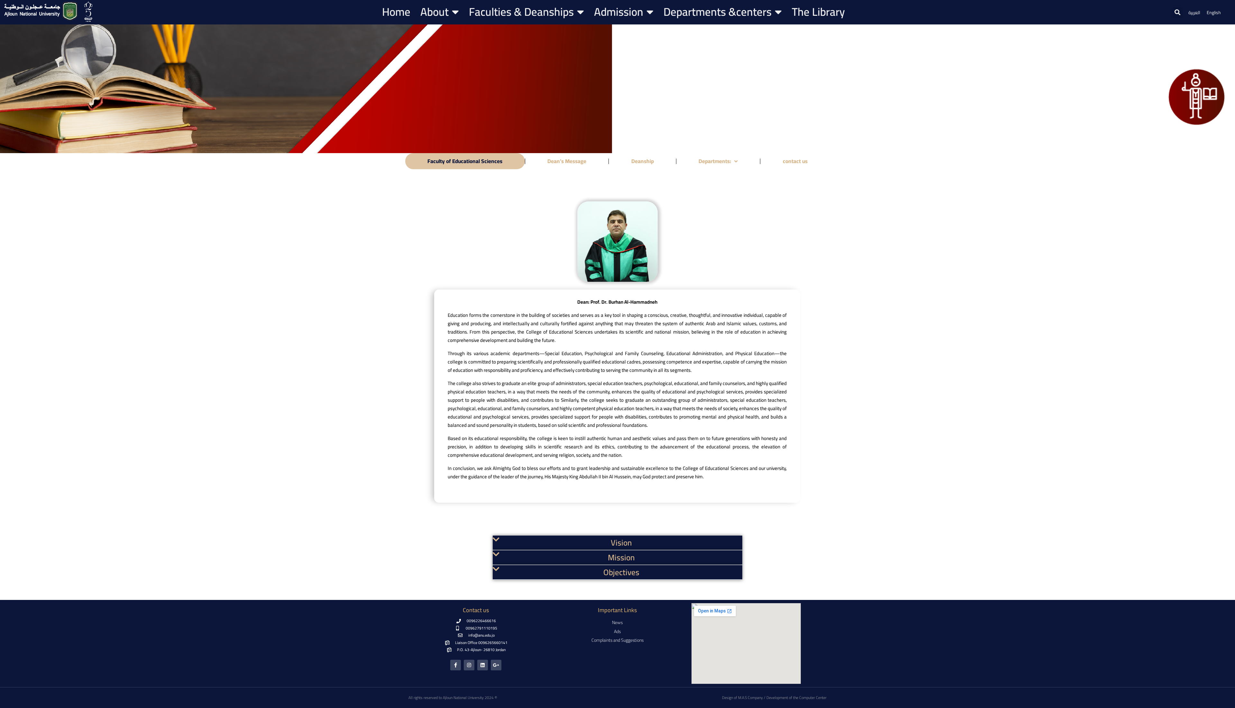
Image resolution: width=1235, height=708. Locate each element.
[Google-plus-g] (496, 665)
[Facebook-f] (455, 665)
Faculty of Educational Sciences (464, 161)
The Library (818, 11)
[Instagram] (469, 665)
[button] (1177, 12)
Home (396, 11)
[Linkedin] (482, 665)
